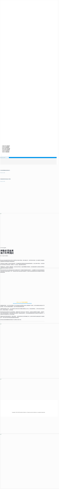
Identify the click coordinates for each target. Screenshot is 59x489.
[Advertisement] (7, 338)
